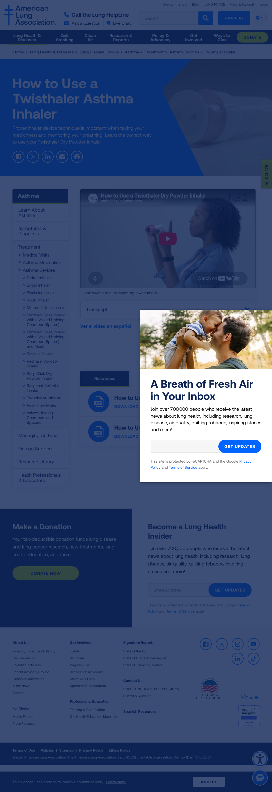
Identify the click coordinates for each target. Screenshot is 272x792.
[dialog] (136, 396)
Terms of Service (183, 467)
